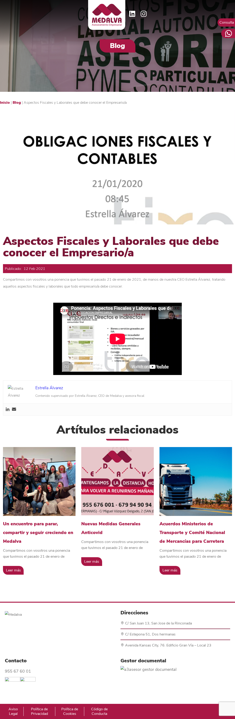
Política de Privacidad (39, 711)
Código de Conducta (99, 711)
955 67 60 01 (18, 671)
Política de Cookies (69, 711)
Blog (17, 102)
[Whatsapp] (228, 33)
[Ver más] (39, 481)
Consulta (226, 22)
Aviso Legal (13, 711)
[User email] (14, 409)
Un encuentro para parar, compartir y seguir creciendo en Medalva (38, 532)
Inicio (5, 102)
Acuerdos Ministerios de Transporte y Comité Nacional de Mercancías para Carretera (192, 532)
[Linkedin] (8, 409)
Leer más (13, 570)
